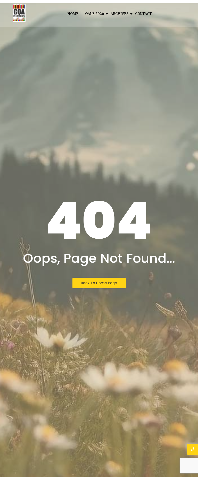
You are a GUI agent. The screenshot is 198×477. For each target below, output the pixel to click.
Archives (119, 14)
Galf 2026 (94, 14)
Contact (143, 14)
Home (72, 14)
